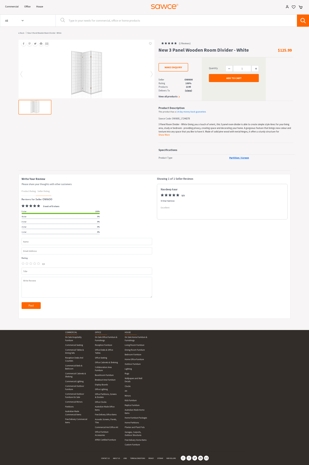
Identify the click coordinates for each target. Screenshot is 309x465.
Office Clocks (100, 402)
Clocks (128, 386)
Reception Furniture (103, 345)
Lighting (128, 368)
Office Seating (101, 357)
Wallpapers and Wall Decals (133, 380)
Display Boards (101, 384)
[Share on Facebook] (22, 44)
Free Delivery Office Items (106, 414)
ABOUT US (116, 458)
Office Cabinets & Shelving (106, 362)
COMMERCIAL (71, 332)
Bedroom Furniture (133, 354)
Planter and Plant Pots (135, 427)
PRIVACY (151, 458)
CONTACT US (105, 458)
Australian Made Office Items (104, 408)
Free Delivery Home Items (135, 440)
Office (28, 6)
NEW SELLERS (171, 458)
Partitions (69, 406)
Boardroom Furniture (104, 375)
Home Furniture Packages (136, 417)
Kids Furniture (130, 400)
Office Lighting (101, 389)
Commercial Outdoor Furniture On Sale (74, 396)
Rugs (127, 373)
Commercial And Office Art (106, 427)
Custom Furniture (132, 444)
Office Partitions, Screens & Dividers (106, 396)
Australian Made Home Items (134, 411)
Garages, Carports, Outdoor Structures (133, 434)
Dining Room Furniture (135, 350)
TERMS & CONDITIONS (137, 458)
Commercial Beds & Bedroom (73, 367)
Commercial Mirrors (73, 401)
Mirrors (128, 395)
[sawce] (164, 6)
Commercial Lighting (74, 381)
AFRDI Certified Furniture (105, 439)
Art (126, 391)
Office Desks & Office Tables (104, 351)
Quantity (213, 68)
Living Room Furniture (134, 345)
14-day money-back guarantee (191, 111)
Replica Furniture (132, 405)
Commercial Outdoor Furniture (74, 388)
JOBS (125, 458)
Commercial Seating (74, 345)
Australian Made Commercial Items (73, 413)
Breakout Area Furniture (105, 379)
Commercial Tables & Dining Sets (74, 351)
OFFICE (98, 332)
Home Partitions (132, 422)
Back (22, 33)
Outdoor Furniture (132, 364)
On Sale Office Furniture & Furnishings (106, 339)
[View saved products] (292, 8)
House (40, 6)
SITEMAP (160, 458)
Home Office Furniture (134, 359)
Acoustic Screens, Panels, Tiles (106, 421)
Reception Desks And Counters (74, 359)
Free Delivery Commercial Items (76, 421)
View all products (168, 96)
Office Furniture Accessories (101, 434)
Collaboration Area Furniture (103, 369)
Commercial (12, 6)
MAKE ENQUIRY (173, 67)
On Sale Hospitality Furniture (73, 339)
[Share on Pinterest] (28, 44)
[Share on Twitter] (34, 44)
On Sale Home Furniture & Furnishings (136, 339)
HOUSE (128, 332)
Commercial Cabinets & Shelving (75, 375)
